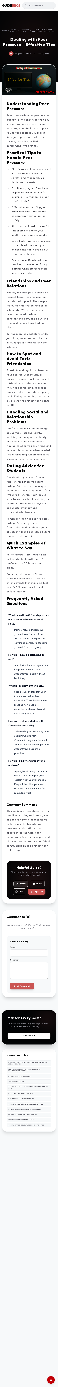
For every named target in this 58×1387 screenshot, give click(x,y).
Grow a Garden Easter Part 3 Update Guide (25, 1104)
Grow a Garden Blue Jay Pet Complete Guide (26, 1125)
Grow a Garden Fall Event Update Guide (24, 1109)
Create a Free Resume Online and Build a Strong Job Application (27, 1063)
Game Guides (13, 30)
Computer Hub (24, 30)
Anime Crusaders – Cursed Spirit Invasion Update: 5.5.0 (28, 1087)
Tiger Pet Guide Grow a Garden (21, 1120)
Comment (14, 960)
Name (13, 947)
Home (4, 30)
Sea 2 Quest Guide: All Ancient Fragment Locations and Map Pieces (24, 1070)
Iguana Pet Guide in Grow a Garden (22, 1114)
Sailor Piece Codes (16, 1081)
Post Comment (22, 986)
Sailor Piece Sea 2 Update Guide (21, 1099)
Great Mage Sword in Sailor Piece (22, 1094)
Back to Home (29, 1036)
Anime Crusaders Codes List (19, 1076)
